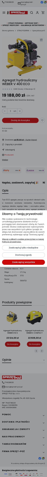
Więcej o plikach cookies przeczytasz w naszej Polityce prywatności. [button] (23, 240)
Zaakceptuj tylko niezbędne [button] (23, 247)
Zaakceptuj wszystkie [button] (23, 262)
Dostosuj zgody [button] (23, 254)
